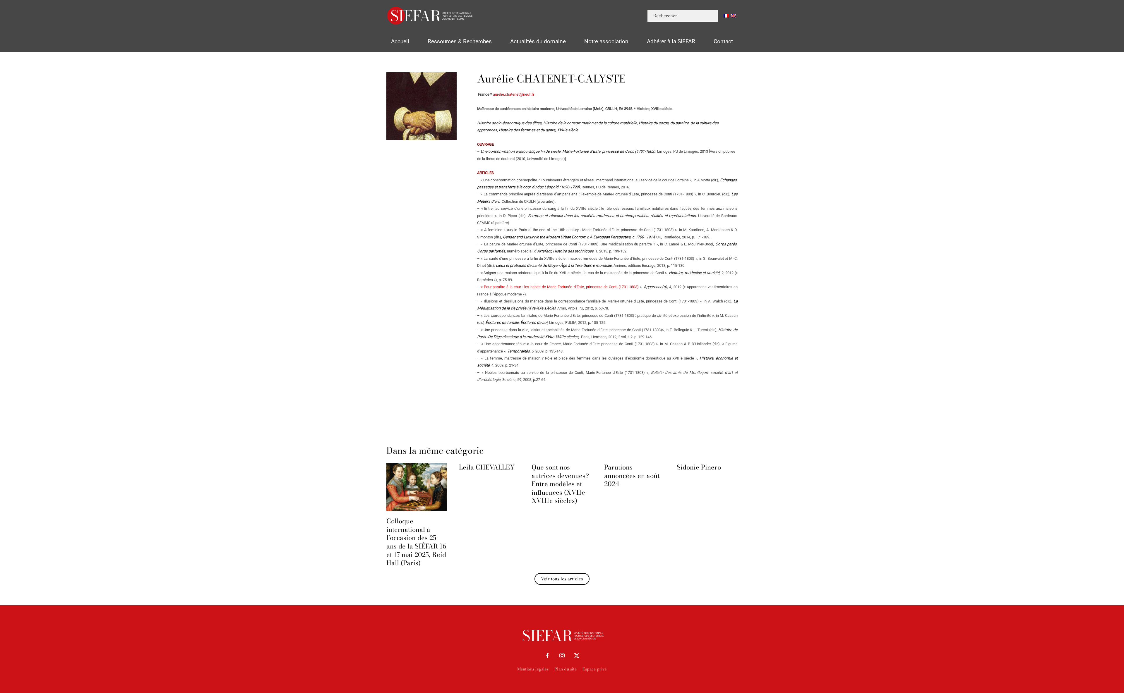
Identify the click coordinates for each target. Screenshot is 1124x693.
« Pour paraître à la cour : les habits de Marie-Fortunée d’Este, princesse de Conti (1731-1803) (560, 287)
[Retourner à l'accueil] (430, 15)
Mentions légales (533, 669)
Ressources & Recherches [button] (460, 41)
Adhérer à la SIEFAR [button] (671, 41)
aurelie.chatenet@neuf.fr (513, 94)
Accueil (400, 41)
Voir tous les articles (562, 578)
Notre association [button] (606, 41)
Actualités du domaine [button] (538, 41)
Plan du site (565, 669)
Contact (723, 41)
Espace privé (594, 669)
